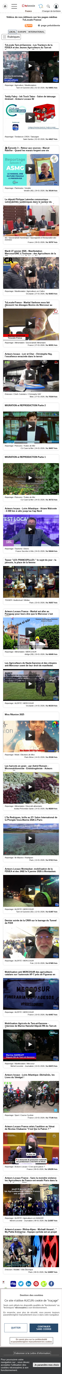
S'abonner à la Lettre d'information (32, 1353)
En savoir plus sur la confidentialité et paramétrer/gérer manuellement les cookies (31, 1340)
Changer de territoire (51, 11)
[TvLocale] (28, 5)
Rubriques (13, 36)
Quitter (16, 1328)
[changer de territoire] (40, 6)
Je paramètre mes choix (46, 1365)
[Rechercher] (48, 6)
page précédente (50, 25)
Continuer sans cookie (43, 1327)
